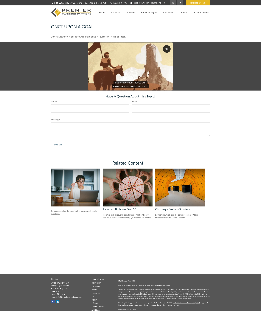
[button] (102, 12)
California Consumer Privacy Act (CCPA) (186, 303)
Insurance (95, 293)
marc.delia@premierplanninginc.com (149, 2)
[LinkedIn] (173, 2)
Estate (94, 289)
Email (134, 101)
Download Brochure (197, 2)
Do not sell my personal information (168, 305)
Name (54, 101)
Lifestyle (95, 303)
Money (94, 299)
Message (55, 119)
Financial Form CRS (128, 281)
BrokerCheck (165, 285)
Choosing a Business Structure (172, 209)
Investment (96, 286)
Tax (93, 296)
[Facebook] (180, 2)
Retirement (96, 282)
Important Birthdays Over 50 (119, 209)
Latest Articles (97, 306)
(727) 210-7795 (120, 2)
